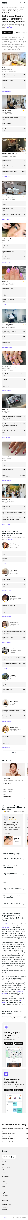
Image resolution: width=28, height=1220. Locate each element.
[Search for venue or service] (20, 3)
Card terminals (5, 1183)
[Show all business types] (25, 1017)
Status (3, 1188)
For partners (4, 1178)
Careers (3, 1164)
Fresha (8, 924)
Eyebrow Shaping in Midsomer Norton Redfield (13, 1128)
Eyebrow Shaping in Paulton (8, 1138)
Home (3, 7)
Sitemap (4, 1172)
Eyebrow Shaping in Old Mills (8, 1133)
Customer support (6, 1167)
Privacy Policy (5, 1195)
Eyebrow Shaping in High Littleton (10, 1141)
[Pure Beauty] (13, 781)
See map (9, 27)
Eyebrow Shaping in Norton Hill (9, 1131)
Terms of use (5, 1200)
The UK (10, 9)
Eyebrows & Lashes (11, 7)
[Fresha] (4, 3)
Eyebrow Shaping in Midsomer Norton (11, 1136)
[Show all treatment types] (25, 32)
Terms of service (6, 1198)
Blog (3, 1169)
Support (3, 1186)
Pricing (3, 1181)
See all (14, 752)
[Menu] (24, 3)
